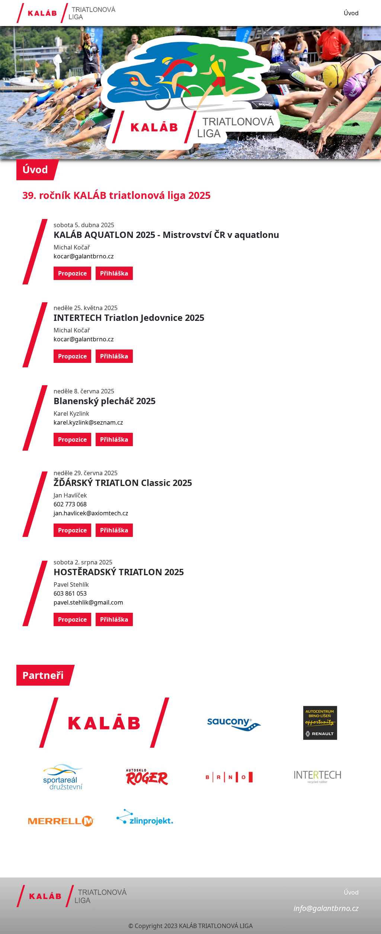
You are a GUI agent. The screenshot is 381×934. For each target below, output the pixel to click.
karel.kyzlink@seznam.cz (88, 422)
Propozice (72, 273)
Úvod (351, 13)
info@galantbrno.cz (326, 908)
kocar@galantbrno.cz (84, 256)
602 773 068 (70, 504)
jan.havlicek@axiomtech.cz (91, 513)
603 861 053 (70, 593)
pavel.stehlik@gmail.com (88, 602)
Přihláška (114, 273)
